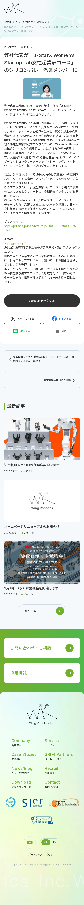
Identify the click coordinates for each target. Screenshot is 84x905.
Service (52, 742)
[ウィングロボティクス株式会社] (14, 8)
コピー (65, 330)
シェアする (65, 318)
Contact (52, 784)
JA (46, 842)
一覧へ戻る (29, 611)
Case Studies (23, 756)
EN (54, 842)
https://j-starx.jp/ (15, 243)
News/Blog (21, 770)
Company (20, 742)
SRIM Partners (59, 756)
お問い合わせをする (42, 301)
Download (21, 784)
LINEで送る (26, 330)
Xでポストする (26, 318)
